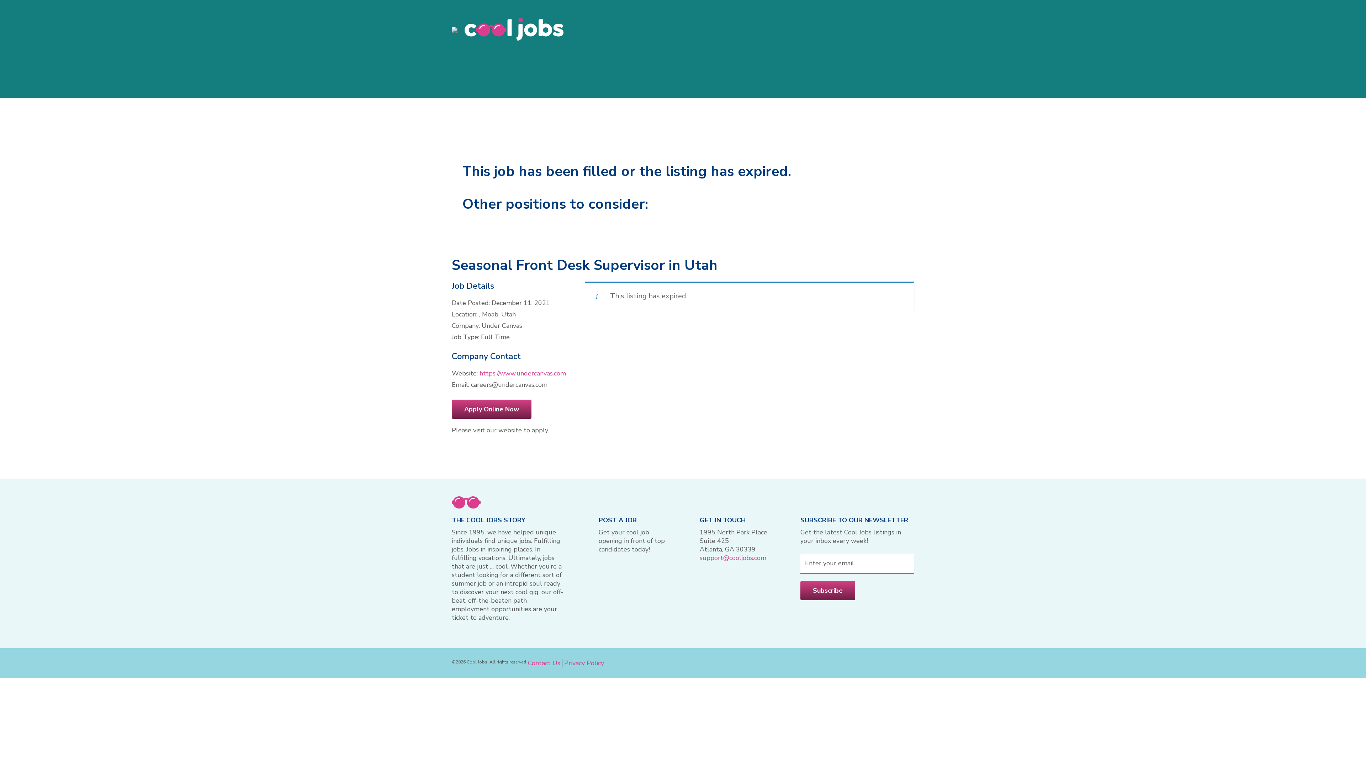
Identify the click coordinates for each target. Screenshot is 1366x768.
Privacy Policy (584, 663)
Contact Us (544, 663)
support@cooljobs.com (733, 558)
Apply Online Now (491, 409)
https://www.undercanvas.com (523, 373)
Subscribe (828, 590)
